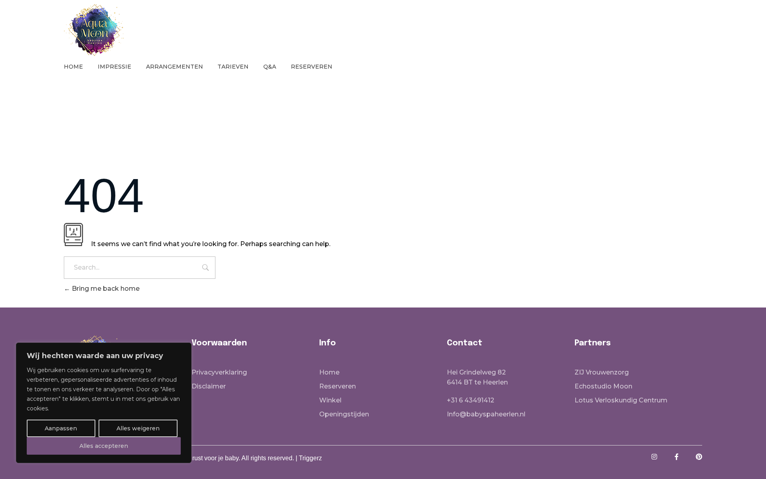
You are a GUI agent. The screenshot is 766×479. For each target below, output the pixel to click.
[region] (104, 403)
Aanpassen (61, 428)
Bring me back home (105, 288)
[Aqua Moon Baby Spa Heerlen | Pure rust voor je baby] (94, 30)
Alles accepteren (103, 445)
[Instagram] (654, 456)
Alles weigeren (138, 428)
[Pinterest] (699, 456)
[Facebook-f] (676, 456)
